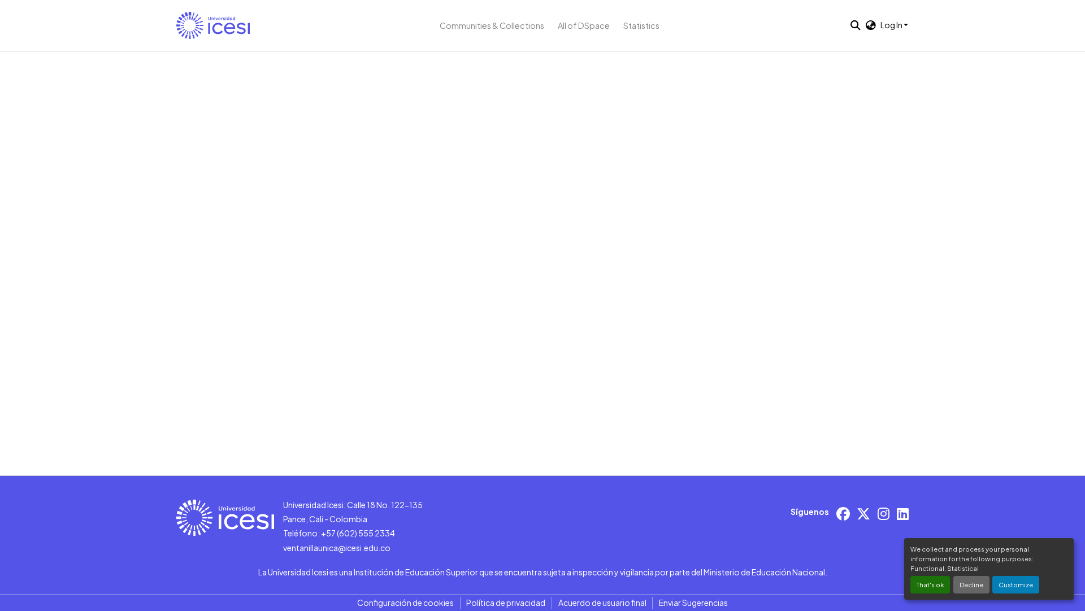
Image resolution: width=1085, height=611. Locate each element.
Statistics (641, 25)
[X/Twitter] (863, 513)
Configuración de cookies (405, 602)
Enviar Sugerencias (693, 602)
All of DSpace (584, 25)
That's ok (930, 584)
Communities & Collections (492, 25)
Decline (971, 584)
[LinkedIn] (903, 513)
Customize (1016, 584)
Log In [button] (892, 25)
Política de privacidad (505, 602)
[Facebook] (843, 513)
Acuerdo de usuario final (602, 602)
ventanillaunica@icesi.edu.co (336, 548)
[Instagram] (883, 513)
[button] (213, 25)
